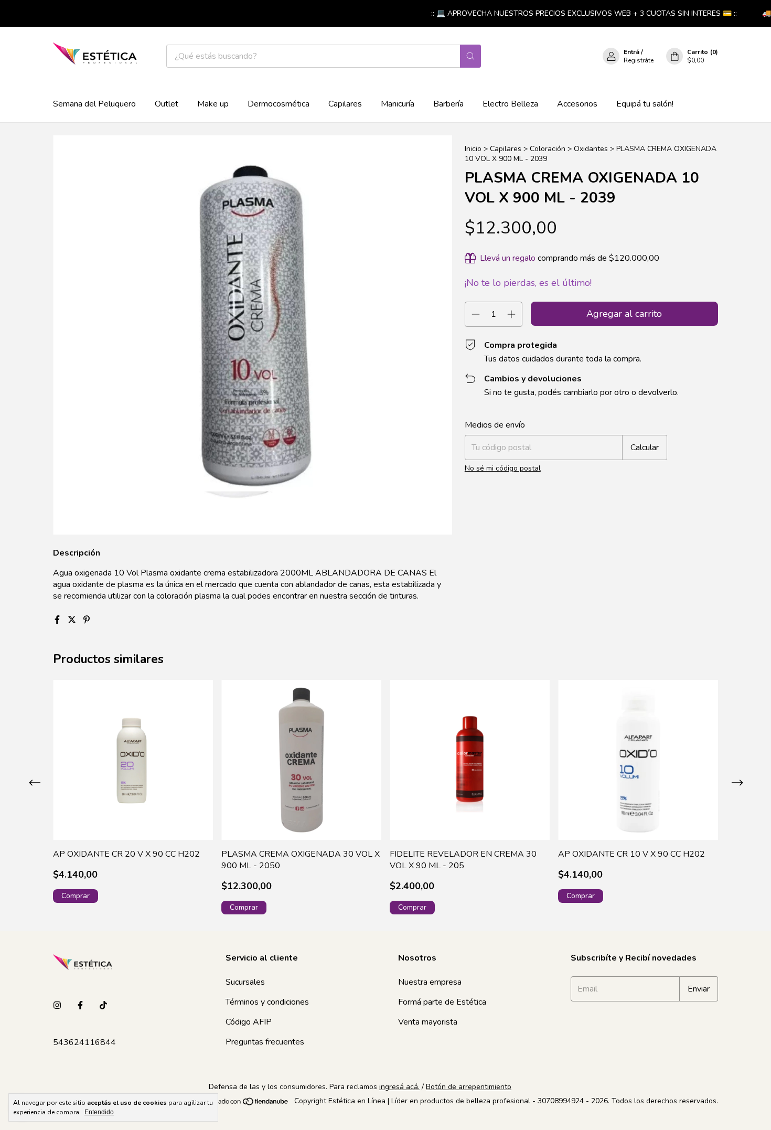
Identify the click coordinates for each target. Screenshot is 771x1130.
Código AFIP (249, 1022)
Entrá (631, 52)
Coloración (547, 149)
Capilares (345, 104)
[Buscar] (470, 56)
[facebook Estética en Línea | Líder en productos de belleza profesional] (80, 1005)
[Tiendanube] (249, 1104)
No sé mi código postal (503, 468)
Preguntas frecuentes (265, 1042)
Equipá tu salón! (644, 104)
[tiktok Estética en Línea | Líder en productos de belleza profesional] (103, 1005)
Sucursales (245, 982)
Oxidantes (591, 149)
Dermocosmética (278, 104)
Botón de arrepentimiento (468, 1087)
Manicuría (397, 104)
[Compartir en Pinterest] (86, 620)
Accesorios (577, 104)
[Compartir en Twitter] (73, 620)
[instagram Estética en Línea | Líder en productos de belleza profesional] (57, 1005)
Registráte (639, 60)
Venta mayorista (427, 1022)
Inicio (473, 149)
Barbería (448, 104)
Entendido (99, 1112)
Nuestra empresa (430, 982)
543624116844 (84, 1042)
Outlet (166, 104)
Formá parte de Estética (442, 1002)
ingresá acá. (399, 1087)
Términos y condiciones (267, 1002)
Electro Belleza (510, 104)
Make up (213, 104)
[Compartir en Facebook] (58, 620)
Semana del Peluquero (94, 104)
